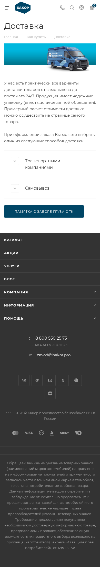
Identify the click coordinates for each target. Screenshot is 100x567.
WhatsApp (76, 380)
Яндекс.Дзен (50, 393)
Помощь (13, 318)
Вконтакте (23, 380)
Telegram (37, 380)
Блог (9, 279)
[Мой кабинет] (81, 8)
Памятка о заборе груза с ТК (44, 211)
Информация (19, 305)
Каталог (13, 240)
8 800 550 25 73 (51, 338)
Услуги (12, 266)
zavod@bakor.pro (54, 354)
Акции (11, 253)
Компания (16, 292)
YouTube (50, 380)
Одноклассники (63, 380)
